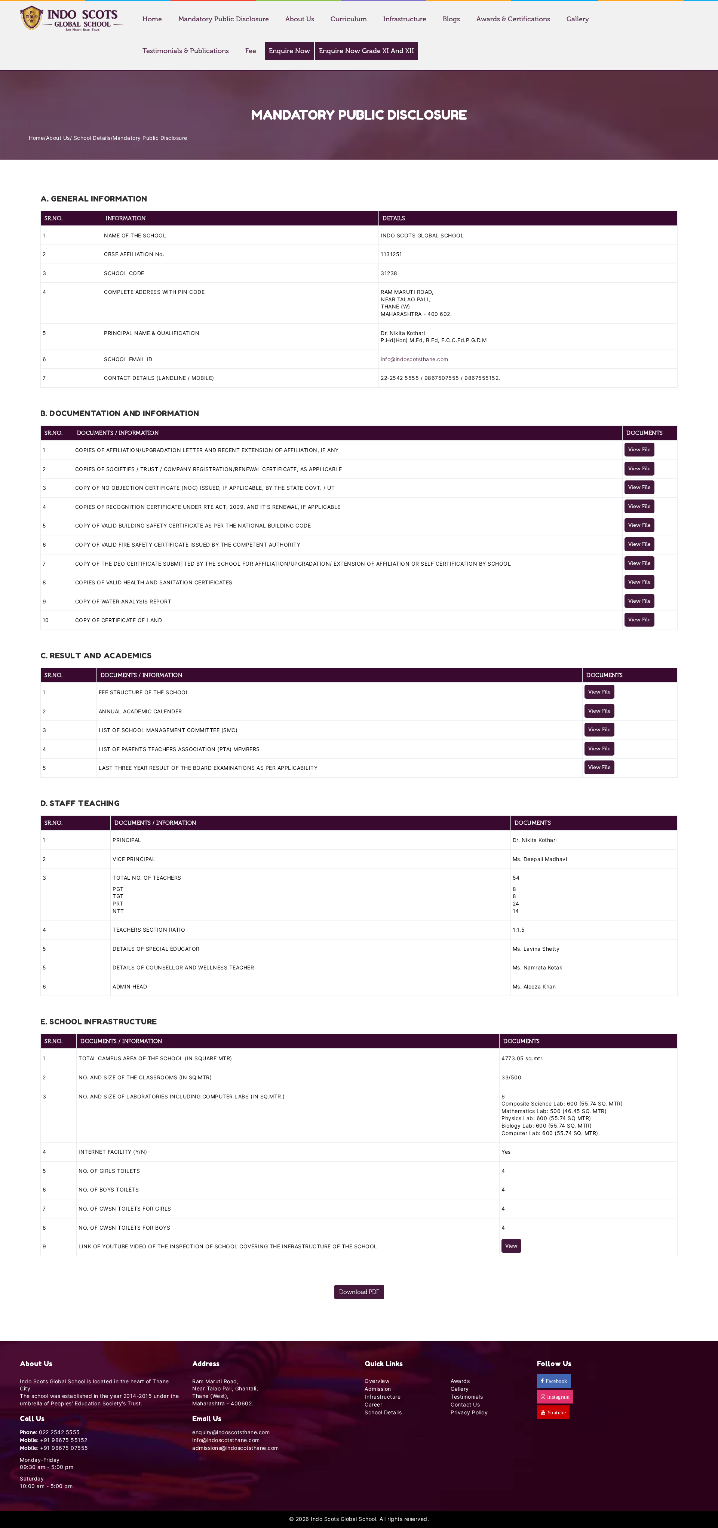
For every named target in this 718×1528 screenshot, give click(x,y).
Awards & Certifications (513, 19)
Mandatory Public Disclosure (223, 19)
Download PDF (359, 1291)
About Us (299, 19)
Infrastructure (404, 19)
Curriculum (349, 19)
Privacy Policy (469, 1412)
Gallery (578, 19)
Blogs (451, 19)
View (511, 1246)
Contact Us (465, 1404)
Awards (460, 1381)
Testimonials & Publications (185, 51)
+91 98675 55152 (64, 1440)
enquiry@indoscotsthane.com (231, 1432)
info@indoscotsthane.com (414, 359)
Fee (250, 51)
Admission (378, 1389)
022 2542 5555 (59, 1432)
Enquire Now (289, 51)
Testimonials (467, 1396)
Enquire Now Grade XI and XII (366, 51)
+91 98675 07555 (64, 1448)
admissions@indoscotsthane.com (235, 1448)
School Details (92, 138)
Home (152, 19)
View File (639, 449)
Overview (377, 1381)
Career (373, 1404)
